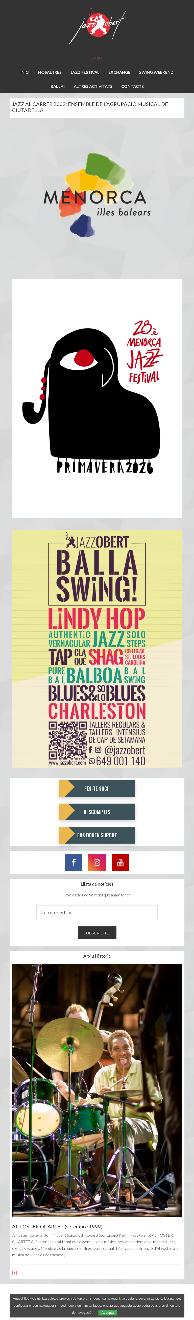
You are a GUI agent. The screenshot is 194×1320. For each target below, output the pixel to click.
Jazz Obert (97, 26)
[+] (14, 1272)
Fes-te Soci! (97, 788)
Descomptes (97, 812)
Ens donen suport (97, 835)
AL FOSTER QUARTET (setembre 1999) (57, 1226)
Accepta (108, 1312)
